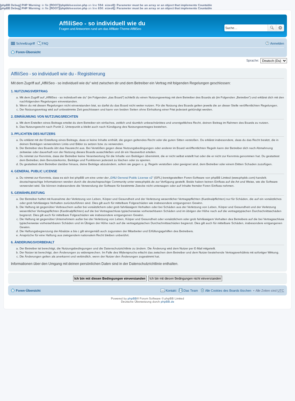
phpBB (132, 298)
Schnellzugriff (25, 43)
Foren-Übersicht (28, 52)
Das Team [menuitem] (191, 290)
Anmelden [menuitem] (277, 43)
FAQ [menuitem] (45, 43)
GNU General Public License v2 (131, 177)
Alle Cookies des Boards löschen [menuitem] (228, 290)
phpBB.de (167, 301)
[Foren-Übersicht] (34, 25)
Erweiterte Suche (280, 27)
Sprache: (252, 60)
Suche (272, 27)
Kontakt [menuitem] (171, 290)
